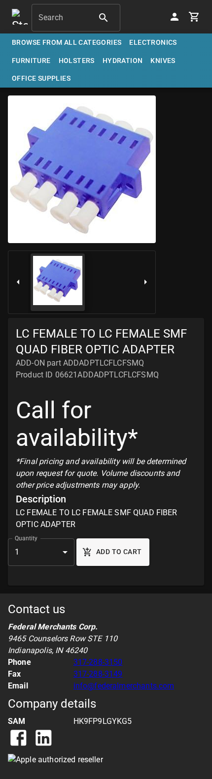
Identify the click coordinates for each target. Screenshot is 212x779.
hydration (123, 60)
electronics (153, 42)
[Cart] (194, 17)
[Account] (174, 17)
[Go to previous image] (18, 282)
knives (162, 60)
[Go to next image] (145, 282)
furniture (31, 60)
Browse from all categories (66, 42)
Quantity (26, 537)
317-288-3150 (98, 662)
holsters (77, 60)
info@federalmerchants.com (124, 685)
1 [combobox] (17, 552)
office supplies (41, 78)
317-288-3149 (98, 674)
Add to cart (118, 552)
